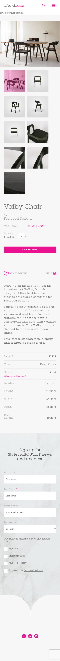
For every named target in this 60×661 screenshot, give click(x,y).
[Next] (55, 44)
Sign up (12, 583)
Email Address (12, 506)
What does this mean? (15, 376)
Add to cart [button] (29, 250)
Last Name (10, 489)
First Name (10, 473)
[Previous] (5, 44)
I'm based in (10, 522)
